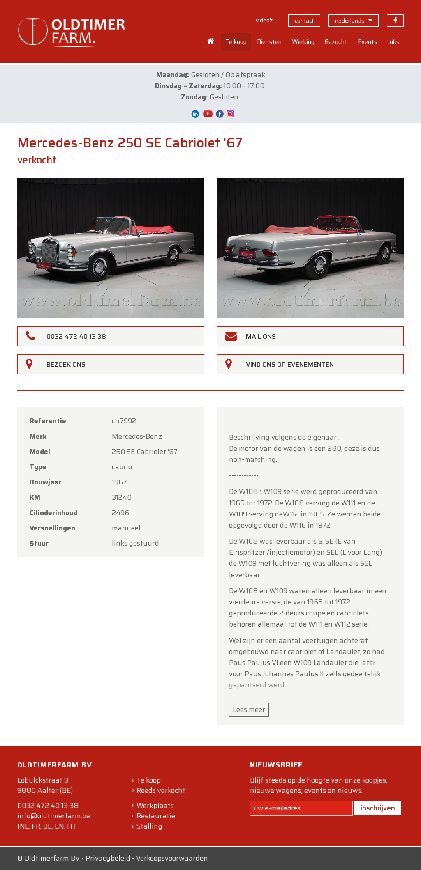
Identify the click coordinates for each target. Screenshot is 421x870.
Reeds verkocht (160, 790)
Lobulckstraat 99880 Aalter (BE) (45, 785)
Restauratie (155, 815)
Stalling (149, 826)
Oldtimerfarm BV (52, 858)
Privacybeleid (108, 858)
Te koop (148, 780)
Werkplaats (155, 805)
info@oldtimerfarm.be (53, 815)
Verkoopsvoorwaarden (172, 858)
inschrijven (378, 808)
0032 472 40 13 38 (48, 805)
